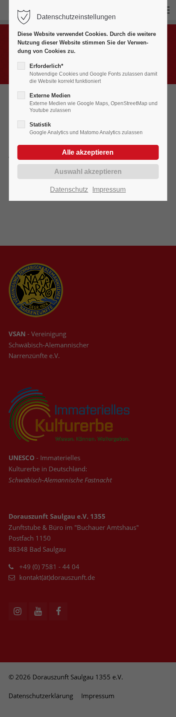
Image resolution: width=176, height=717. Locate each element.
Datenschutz (69, 189)
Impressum (109, 189)
